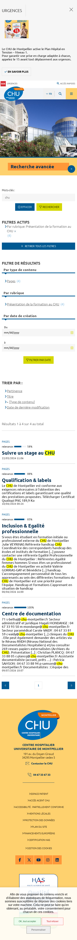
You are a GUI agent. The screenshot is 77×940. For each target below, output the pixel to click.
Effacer (26, 207)
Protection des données (39, 820)
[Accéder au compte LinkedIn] (57, 859)
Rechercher (51, 207)
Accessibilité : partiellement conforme (39, 807)
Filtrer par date (40, 360)
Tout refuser (52, 921)
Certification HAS (39, 840)
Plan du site (39, 826)
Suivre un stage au (28, 453)
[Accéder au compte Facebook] (19, 859)
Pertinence (14, 391)
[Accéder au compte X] (29, 859)
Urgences (12, 83)
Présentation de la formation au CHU (33, 304)
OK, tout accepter (27, 921)
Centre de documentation (31, 613)
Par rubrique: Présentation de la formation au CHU (39, 229)
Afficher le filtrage (71, 169)
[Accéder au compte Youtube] (38, 859)
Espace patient (39, 793)
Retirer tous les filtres (40, 246)
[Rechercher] (60, 93)
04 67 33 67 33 (41, 774)
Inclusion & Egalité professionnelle (23, 528)
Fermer (71, 9)
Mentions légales (39, 813)
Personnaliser (38, 930)
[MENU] (71, 93)
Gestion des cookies (39, 848)
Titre (10, 396)
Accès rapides (67, 83)
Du (5, 327)
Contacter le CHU (42, 763)
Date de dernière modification (28, 407)
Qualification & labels (26, 480)
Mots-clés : (8, 190)
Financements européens (39, 833)
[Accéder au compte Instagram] (47, 859)
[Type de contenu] (22, 402)
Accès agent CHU (39, 800)
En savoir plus (18, 71)
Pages (11, 281)
